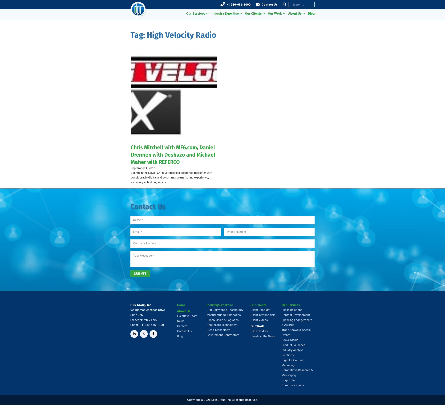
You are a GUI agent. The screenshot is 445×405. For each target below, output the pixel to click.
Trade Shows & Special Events (296, 332)
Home (181, 305)
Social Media (290, 340)
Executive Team (187, 316)
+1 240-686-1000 (238, 4)
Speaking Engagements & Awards (297, 322)
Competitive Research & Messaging (297, 372)
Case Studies (259, 331)
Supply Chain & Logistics (223, 320)
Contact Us (270, 4)
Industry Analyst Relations (292, 352)
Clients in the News (262, 336)
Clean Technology (218, 330)
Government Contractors (223, 335)
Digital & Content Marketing (293, 362)
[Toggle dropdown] (207, 13)
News (180, 321)
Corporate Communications (293, 382)
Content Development (296, 315)
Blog (311, 13)
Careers (182, 326)
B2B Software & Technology (225, 310)
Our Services (195, 13)
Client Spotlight (260, 310)
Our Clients (253, 13)
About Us (295, 13)
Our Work (275, 13)
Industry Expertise (225, 13)
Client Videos (259, 320)
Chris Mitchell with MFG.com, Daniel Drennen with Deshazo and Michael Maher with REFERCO (173, 154)
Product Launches (293, 345)
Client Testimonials (263, 315)
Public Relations (292, 310)
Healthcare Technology (222, 325)
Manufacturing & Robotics (224, 315)
